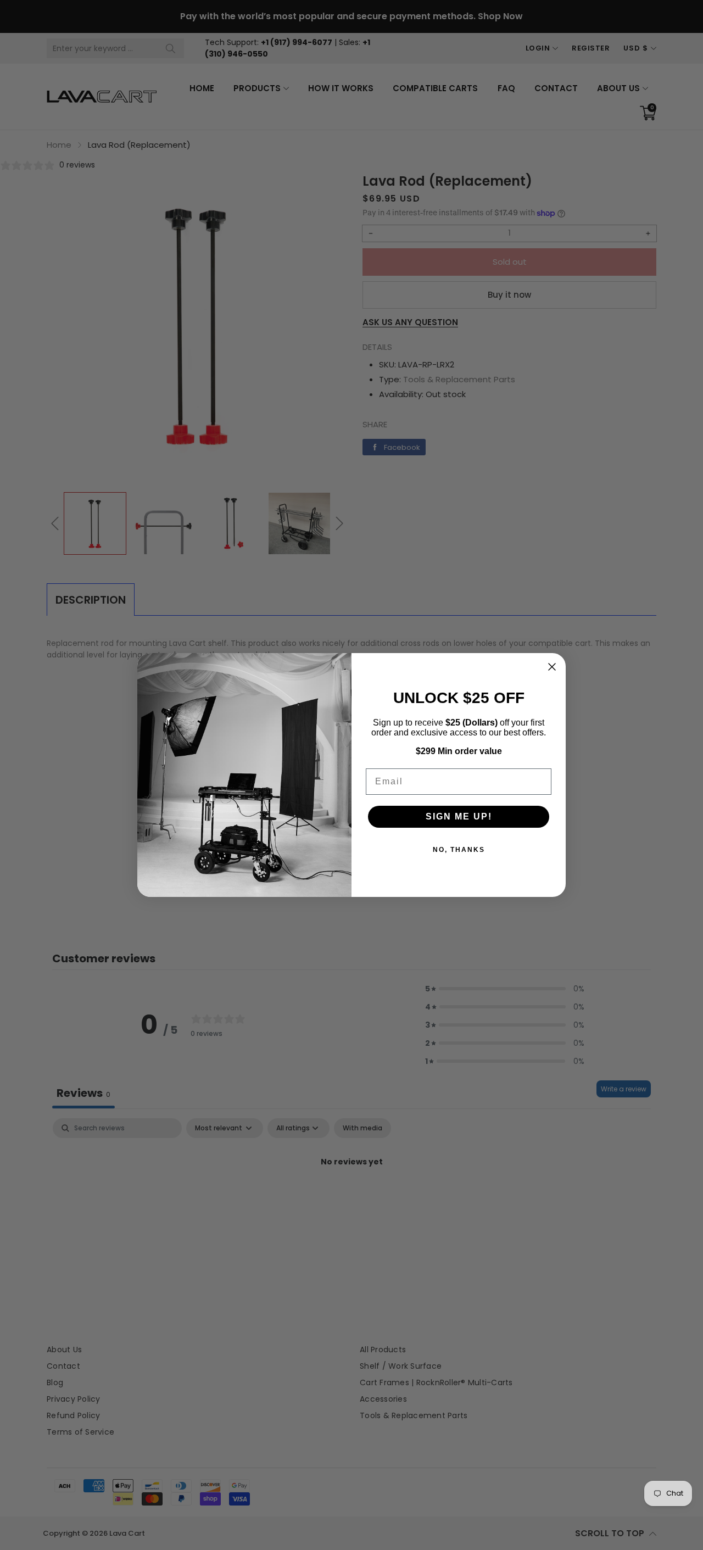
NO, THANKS (459, 850)
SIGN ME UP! (459, 816)
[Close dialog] (552, 667)
